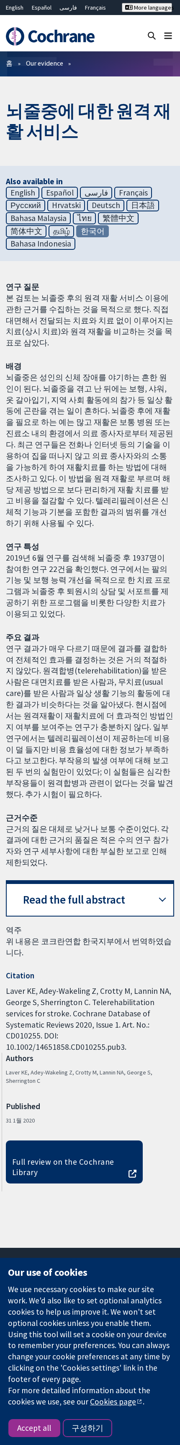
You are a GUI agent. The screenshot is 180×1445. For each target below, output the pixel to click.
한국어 (93, 231)
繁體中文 (118, 218)
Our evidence (44, 63)
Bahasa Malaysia (38, 218)
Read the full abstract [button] (74, 900)
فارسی (68, 7)
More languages (152, 7)
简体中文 (26, 231)
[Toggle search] (152, 35)
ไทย (84, 218)
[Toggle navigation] (168, 35)
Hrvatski (66, 205)
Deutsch (106, 205)
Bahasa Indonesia (40, 244)
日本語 (143, 205)
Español (41, 7)
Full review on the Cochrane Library (63, 1167)
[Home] (54, 36)
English (14, 7)
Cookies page (113, 1402)
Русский (25, 205)
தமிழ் (61, 231)
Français (95, 7)
